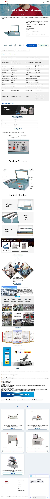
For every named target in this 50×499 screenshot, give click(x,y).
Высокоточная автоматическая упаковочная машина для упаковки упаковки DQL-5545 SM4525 (37, 426)
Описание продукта (22, 50)
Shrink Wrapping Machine (11, 399)
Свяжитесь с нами (21, 490)
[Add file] (30, 497)
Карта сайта (8, 496)
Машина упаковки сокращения (15, 17)
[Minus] (47, 476)
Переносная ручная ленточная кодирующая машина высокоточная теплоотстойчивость (12, 471)
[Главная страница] (6, 483)
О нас (19, 482)
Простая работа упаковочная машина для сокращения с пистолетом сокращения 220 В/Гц (13, 426)
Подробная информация (8, 50)
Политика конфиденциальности (3, 497)
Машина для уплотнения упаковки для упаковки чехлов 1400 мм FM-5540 (37, 448)
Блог (18, 488)
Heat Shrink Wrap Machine (37, 399)
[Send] (47, 497)
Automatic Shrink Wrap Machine (24, 399)
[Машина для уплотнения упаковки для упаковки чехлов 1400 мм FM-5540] (37, 439)
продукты (6, 17)
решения (19, 486)
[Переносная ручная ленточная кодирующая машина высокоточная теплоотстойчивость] (13, 462)
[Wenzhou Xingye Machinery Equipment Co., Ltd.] (6, 2)
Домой (2, 17)
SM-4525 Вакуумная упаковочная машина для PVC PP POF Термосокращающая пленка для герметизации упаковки (12, 448)
